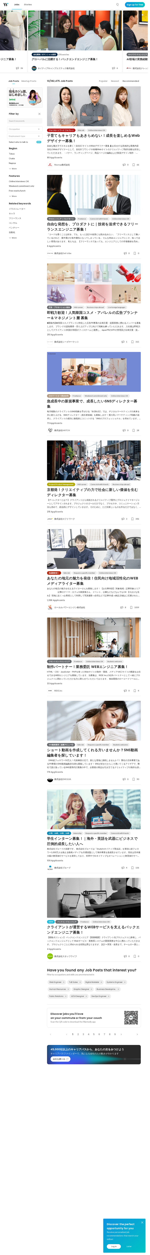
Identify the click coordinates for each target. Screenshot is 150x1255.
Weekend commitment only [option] (21, 186)
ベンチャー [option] (14, 227)
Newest (115, 81)
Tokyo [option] (12, 153)
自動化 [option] (12, 232)
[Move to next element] (142, 41)
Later (129, 1246)
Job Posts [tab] (13, 81)
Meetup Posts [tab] (28, 81)
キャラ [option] (12, 213)
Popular (103, 81)
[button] (24, 129)
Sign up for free (135, 4)
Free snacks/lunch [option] (17, 190)
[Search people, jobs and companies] (118, 5)
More (14, 168)
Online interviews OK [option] (19, 181)
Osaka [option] (12, 158)
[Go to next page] (121, 1034)
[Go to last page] (137, 1034)
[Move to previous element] (6, 41)
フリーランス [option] (15, 218)
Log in (114, 1246)
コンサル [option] (13, 223)
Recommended (131, 81)
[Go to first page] (50, 1034)
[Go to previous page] (67, 1034)
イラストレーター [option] (17, 209)
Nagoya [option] (12, 163)
